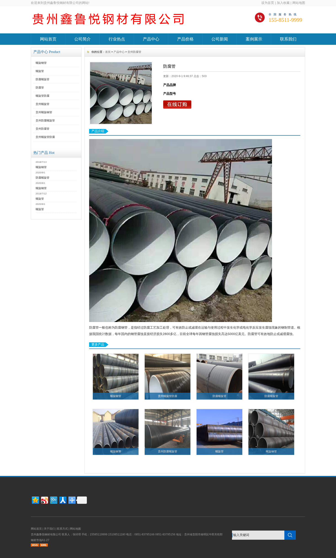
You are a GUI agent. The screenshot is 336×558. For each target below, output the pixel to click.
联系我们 (288, 39)
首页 (108, 52)
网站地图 (298, 3)
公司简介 (82, 39)
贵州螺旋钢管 (44, 112)
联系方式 (62, 528)
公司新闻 (219, 39)
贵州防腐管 (42, 128)
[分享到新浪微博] (44, 499)
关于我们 (49, 528)
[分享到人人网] (62, 499)
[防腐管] (121, 93)
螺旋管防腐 (42, 95)
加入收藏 (283, 3)
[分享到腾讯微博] (53, 499)
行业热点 (117, 39)
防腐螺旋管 (42, 79)
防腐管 (40, 87)
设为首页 (267, 3)
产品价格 (185, 39)
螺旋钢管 (41, 62)
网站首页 (48, 39)
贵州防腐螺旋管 (45, 120)
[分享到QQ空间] (35, 499)
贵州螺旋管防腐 (45, 137)
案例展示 (254, 39)
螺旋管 (40, 71)
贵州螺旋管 (42, 104)
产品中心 (151, 39)
